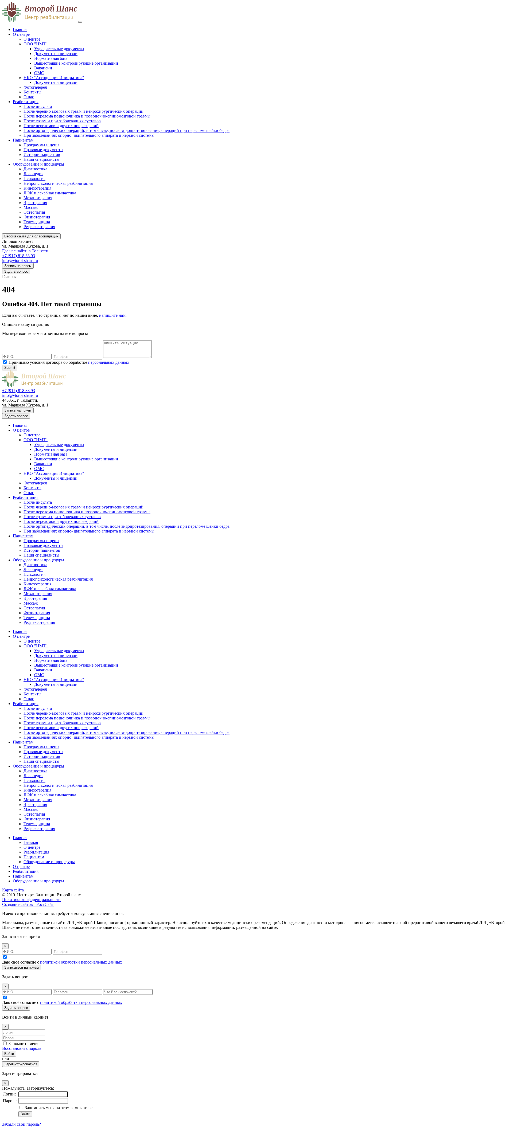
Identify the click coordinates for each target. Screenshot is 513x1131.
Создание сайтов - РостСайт (28, 904)
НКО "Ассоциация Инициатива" (54, 77)
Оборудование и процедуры (38, 164)
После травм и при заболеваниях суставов (62, 121)
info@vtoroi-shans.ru (20, 260)
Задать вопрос (16, 271)
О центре (21, 34)
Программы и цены (41, 145)
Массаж (31, 207)
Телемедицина (37, 222)
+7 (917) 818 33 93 (18, 255)
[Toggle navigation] (80, 22)
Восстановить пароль (21, 1048)
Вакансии (43, 68)
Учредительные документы (59, 48)
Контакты (32, 92)
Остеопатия (34, 212)
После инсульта (38, 106)
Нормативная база (50, 58)
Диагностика (35, 169)
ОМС (39, 73)
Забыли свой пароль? (21, 1124)
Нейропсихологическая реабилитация (58, 183)
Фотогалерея (35, 87)
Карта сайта (13, 890)
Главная (20, 29)
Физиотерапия (37, 217)
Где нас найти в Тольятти (25, 251)
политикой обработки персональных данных (81, 962)
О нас (29, 97)
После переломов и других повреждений (61, 125)
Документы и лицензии (55, 53)
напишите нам (112, 315)
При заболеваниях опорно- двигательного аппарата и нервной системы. (90, 135)
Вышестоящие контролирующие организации (76, 63)
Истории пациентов (42, 154)
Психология (34, 178)
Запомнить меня (23, 1043)
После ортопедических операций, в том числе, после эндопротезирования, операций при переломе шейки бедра (127, 130)
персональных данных (108, 362)
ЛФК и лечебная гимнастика (50, 193)
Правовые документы (43, 149)
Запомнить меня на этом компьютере (58, 1107)
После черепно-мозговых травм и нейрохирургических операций (83, 111)
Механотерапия (38, 197)
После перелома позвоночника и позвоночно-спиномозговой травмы (87, 116)
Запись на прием (18, 266)
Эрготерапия (35, 202)
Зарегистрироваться (20, 1064)
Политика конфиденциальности (31, 899)
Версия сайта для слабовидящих (31, 236)
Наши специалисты (41, 159)
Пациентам (23, 140)
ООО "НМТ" (36, 44)
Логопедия (33, 173)
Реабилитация (25, 101)
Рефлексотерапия (39, 226)
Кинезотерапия (37, 188)
